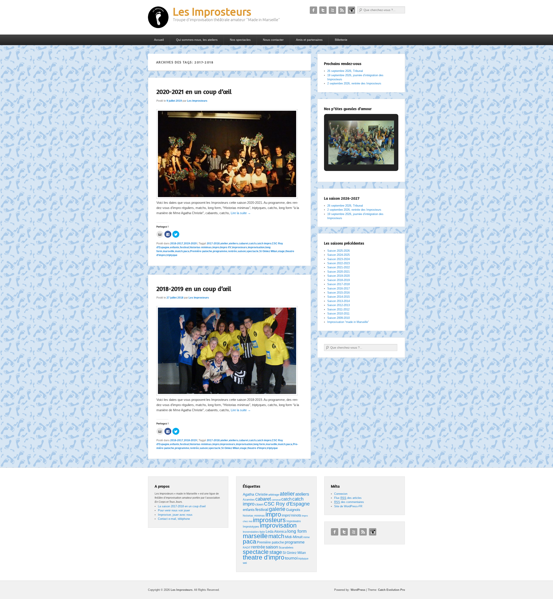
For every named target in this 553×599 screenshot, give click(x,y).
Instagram (351, 10)
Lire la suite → (241, 213)
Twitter (323, 10)
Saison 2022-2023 (338, 263)
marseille (168, 251)
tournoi (291, 558)
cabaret (243, 243)
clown (259, 504)
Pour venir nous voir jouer (174, 510)
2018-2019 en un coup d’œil (193, 288)
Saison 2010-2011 (338, 313)
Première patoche (201, 251)
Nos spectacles (240, 39)
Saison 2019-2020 (338, 275)
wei (245, 562)
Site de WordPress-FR (348, 506)
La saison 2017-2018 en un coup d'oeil (182, 506)
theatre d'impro (256, 448)
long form (259, 444)
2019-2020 (190, 243)
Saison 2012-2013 (338, 305)
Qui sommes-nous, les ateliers (197, 39)
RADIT (247, 547)
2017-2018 (213, 243)
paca (186, 251)
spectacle (252, 251)
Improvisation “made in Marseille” (348, 322)
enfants (174, 247)
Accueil (159, 39)
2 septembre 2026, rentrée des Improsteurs (354, 83)
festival (184, 247)
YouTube (332, 10)
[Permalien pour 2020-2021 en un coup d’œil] (227, 197)
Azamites (249, 499)
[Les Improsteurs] (158, 17)
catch (252, 243)
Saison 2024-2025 (338, 254)
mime (306, 537)
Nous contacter (273, 39)
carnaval (276, 499)
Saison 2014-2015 (338, 296)
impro (215, 247)
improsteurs (239, 247)
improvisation (256, 247)
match (179, 251)
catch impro (263, 243)
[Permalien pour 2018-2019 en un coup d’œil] (227, 394)
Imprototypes (251, 526)
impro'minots (291, 515)
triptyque (171, 255)
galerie (277, 509)
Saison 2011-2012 (338, 309)
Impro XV (225, 247)
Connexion (340, 493)
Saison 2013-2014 (338, 301)
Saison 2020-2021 (338, 271)
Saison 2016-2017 (338, 288)
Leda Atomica (276, 531)
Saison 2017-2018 (338, 284)
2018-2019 (190, 440)
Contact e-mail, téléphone (174, 518)
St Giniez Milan (268, 251)
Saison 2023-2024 (338, 259)
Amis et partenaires (309, 39)
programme (220, 251)
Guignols (293, 510)
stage (281, 251)
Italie (262, 532)
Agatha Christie (255, 494)
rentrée (232, 251)
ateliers (233, 243)
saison (242, 251)
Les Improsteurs (212, 11)
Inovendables (251, 532)
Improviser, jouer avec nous (175, 514)
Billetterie (341, 39)
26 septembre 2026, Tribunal (345, 71)
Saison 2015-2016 (338, 292)
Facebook (313, 10)
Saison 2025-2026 (338, 250)
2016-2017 (176, 243)
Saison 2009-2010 (338, 317)
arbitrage (273, 494)
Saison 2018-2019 (338, 280)
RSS (342, 10)
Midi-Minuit (294, 537)
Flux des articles (348, 497)
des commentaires (349, 502)
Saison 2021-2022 (338, 267)
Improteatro (293, 521)
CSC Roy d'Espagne (287, 504)
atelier (224, 243)
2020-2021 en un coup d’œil (194, 91)
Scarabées (286, 547)
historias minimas (201, 247)
